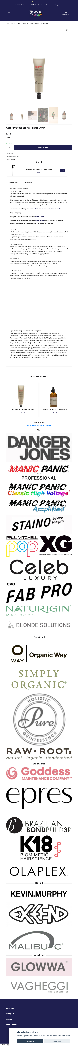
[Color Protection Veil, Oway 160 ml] (55, 395)
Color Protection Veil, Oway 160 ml (55, 409)
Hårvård (13, 23)
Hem (7, 23)
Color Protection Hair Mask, (38, 209)
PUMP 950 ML (39, 221)
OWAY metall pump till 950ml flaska (39, 169)
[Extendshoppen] (36, 13)
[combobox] (27, 138)
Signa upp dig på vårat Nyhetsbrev (39, 425)
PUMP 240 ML (39, 217)
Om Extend (10, 1008)
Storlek (8, 134)
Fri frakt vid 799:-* (29, 5)
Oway (19, 23)
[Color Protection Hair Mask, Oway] (23, 395)
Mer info (9, 1019)
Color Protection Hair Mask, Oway (23, 409)
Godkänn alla (29, 1041)
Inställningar (57, 1041)
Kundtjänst (10, 1014)
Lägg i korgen (43, 147)
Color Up (25, 23)
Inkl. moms (42, 2)
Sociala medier (11, 1024)
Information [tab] (13, 182)
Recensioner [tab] (27, 182)
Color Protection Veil (54, 209)
